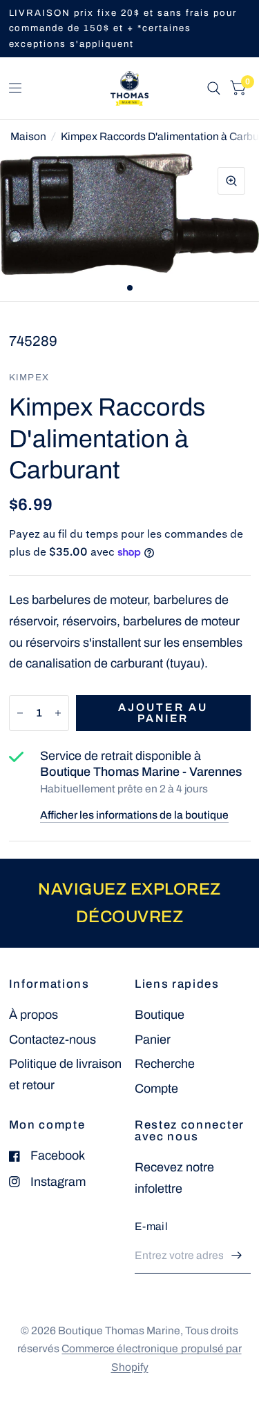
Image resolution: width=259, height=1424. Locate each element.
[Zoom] (231, 181)
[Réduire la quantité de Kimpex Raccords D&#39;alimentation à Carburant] (20, 713)
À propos (33, 1015)
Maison (28, 136)
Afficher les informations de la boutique (134, 815)
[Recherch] (213, 88)
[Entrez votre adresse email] (237, 1256)
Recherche (165, 1064)
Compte (156, 1088)
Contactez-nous (52, 1039)
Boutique (159, 1015)
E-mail (151, 1226)
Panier (153, 1039)
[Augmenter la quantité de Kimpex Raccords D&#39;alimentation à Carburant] (58, 713)
